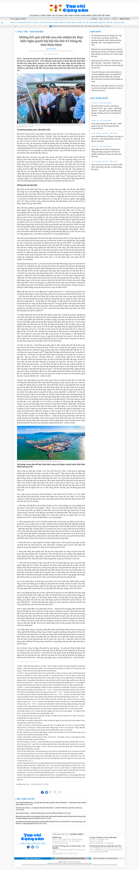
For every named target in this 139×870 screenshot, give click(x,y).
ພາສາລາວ (94, 19)
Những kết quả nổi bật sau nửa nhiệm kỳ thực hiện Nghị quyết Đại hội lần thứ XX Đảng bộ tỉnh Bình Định (51, 41)
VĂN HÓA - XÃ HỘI (38, 22)
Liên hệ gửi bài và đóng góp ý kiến (70, 858)
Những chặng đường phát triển (32, 843)
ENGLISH (107, 19)
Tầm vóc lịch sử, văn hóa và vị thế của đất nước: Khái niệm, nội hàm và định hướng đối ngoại (106, 167)
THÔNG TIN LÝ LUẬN (118, 22)
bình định (26, 784)
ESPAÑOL (115, 19)
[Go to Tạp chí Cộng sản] (69, 8)
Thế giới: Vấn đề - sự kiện (73, 22)
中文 (100, 19)
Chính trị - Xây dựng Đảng (18, 22)
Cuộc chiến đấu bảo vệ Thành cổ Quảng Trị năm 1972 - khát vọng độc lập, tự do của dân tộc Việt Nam (107, 139)
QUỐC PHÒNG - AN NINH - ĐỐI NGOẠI (54, 22)
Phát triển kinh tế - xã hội (39, 784)
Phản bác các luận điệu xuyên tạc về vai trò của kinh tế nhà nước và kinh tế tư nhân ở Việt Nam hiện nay (107, 88)
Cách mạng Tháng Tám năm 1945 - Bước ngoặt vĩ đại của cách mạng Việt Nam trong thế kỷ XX (106, 126)
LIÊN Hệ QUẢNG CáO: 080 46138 (105, 858)
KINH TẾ (29, 22)
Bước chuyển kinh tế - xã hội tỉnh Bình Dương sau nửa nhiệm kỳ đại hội (39, 813)
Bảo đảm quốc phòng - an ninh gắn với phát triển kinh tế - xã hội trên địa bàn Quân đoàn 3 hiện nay (49, 808)
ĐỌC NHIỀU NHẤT (99, 98)
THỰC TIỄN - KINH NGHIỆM (89, 22)
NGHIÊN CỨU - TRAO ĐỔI (105, 22)
